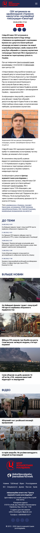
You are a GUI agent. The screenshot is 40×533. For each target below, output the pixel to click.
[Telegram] (24, 30)
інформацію (29, 65)
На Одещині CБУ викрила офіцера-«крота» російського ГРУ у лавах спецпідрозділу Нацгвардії (19, 236)
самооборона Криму (10, 209)
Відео (6, 390)
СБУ (19, 209)
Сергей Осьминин (28, 209)
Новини (6, 483)
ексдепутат (27, 211)
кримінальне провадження (12, 211)
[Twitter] (19, 30)
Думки (21, 487)
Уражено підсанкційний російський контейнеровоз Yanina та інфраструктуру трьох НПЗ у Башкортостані (19, 263)
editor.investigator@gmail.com (20, 512)
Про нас (28, 487)
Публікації (14, 483)
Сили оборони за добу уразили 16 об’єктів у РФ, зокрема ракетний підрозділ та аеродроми (17, 377)
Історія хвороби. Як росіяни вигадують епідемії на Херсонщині (19, 453)
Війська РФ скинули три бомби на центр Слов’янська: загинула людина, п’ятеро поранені (20, 342)
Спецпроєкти (12, 487)
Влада (20, 25)
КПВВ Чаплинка (27, 207)
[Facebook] (15, 30)
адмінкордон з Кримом (15, 205)
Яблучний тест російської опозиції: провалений (17, 421)
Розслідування (31, 483)
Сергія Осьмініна (17, 186)
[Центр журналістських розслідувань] (11, 4)
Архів (35, 487)
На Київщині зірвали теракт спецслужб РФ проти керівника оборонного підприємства (19, 228)
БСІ (4, 487)
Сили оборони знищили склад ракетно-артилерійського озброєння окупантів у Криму (18, 254)
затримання (15, 207)
